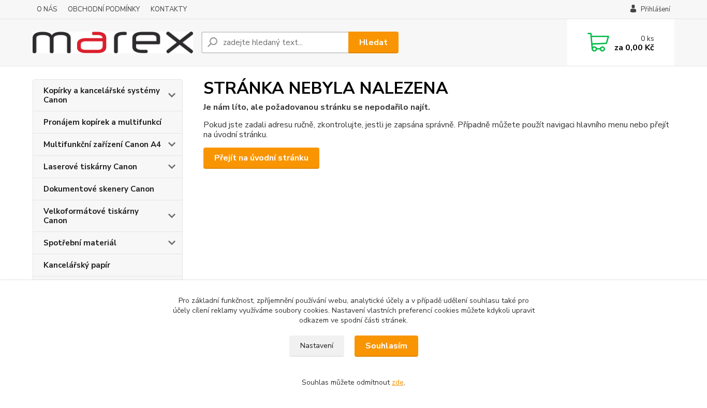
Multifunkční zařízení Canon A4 (102, 144)
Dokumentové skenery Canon (98, 189)
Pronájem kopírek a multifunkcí (102, 122)
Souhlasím (386, 346)
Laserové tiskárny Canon (90, 167)
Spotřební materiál (79, 243)
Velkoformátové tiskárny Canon (91, 216)
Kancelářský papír (76, 265)
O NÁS (47, 9)
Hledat (373, 42)
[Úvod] (113, 42)
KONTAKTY (169, 9)
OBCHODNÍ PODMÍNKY (104, 9)
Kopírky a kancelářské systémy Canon (101, 95)
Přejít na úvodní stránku (261, 158)
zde (398, 382)
